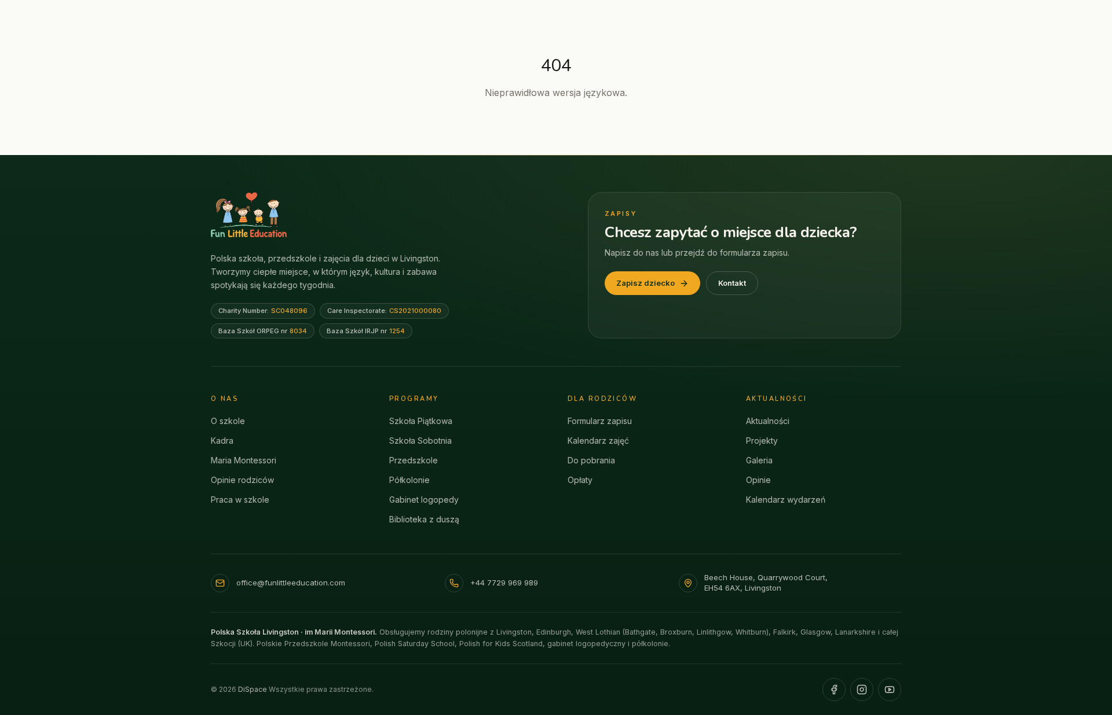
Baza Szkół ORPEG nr (262, 331)
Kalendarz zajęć (598, 440)
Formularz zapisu (600, 421)
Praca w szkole (240, 499)
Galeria (759, 460)
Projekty (762, 440)
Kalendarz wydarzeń (785, 499)
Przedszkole (413, 460)
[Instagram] (861, 689)
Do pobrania (591, 460)
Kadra (222, 440)
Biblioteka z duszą (424, 519)
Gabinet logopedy (424, 499)
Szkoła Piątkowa (420, 421)
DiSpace (252, 689)
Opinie (758, 480)
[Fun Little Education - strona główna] (249, 214)
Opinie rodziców (242, 480)
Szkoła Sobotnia (420, 440)
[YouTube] (889, 689)
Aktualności (767, 421)
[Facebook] (834, 689)
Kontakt (732, 283)
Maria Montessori (243, 460)
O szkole (228, 421)
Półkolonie (409, 480)
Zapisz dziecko (645, 283)
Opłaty (580, 480)
